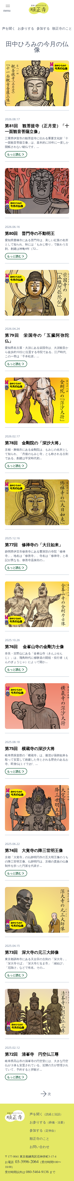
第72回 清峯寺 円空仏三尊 (32, 1054)
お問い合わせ (39, 1147)
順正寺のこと (62, 28)
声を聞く (8, 28)
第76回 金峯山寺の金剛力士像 (34, 646)
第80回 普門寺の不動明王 (30, 233)
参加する (43, 28)
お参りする (26, 28)
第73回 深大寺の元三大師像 (32, 952)
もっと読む (14, 154)
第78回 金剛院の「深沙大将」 (34, 443)
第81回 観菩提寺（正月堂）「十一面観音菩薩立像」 (37, 128)
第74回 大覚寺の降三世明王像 (34, 850)
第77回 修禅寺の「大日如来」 (34, 544)
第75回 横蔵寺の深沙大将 (30, 748)
